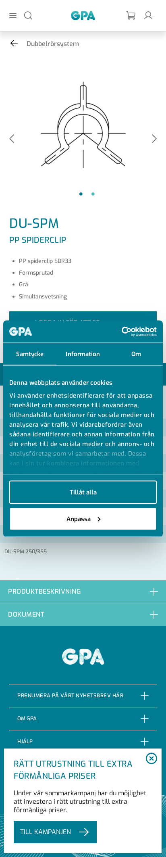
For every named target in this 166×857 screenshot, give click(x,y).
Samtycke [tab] (30, 354)
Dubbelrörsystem (53, 44)
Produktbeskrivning (44, 591)
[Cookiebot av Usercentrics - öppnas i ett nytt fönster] (121, 331)
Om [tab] (136, 354)
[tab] (83, 591)
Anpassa (78, 519)
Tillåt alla (83, 492)
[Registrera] (131, 15)
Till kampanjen (45, 832)
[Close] (151, 759)
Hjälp (25, 741)
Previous (11, 139)
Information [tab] (83, 354)
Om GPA (27, 718)
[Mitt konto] (148, 15)
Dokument (26, 614)
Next (154, 139)
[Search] (28, 15)
